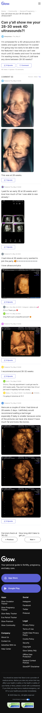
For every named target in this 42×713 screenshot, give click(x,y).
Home (3, 11)
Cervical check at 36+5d (9, 534)
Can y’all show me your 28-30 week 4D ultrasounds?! (16, 15)
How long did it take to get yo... (29, 534)
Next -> (32, 539)
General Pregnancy (27, 11)
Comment (25, 65)
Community (12, 11)
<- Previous (9, 539)
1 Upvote (9, 180)
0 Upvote (9, 65)
